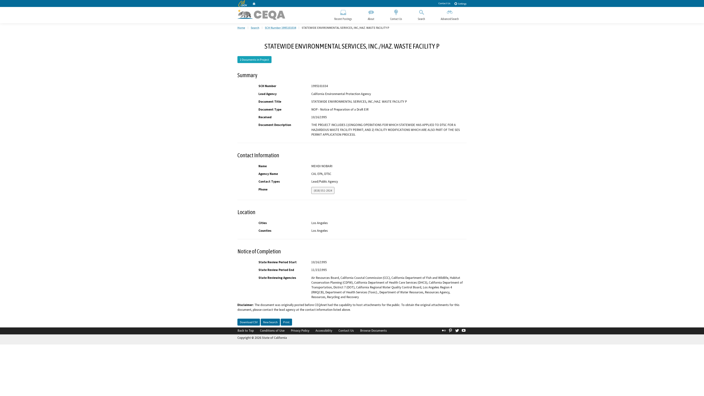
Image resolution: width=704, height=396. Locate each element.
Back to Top (245, 331)
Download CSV (249, 322)
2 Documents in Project (254, 59)
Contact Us (444, 3)
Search (421, 19)
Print (286, 322)
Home (241, 28)
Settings (461, 3)
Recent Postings (343, 19)
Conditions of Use (272, 331)
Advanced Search (450, 19)
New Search (270, 322)
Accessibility (324, 331)
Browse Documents (373, 331)
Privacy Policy (300, 331)
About (371, 19)
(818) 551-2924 (323, 190)
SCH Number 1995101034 (280, 28)
